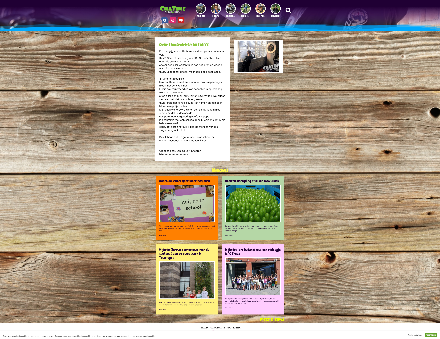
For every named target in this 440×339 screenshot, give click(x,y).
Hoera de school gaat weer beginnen (184, 181)
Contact (275, 16)
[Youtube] (181, 20)
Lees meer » (163, 235)
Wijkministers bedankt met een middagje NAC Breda (253, 251)
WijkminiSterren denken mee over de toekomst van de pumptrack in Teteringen (184, 253)
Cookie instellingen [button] (415, 335)
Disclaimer (203, 328)
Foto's (215, 16)
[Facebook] (164, 20)
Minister (245, 16)
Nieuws (201, 16)
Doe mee (260, 16)
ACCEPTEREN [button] (431, 335)
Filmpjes (230, 16)
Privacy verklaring (217, 328)
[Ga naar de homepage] (173, 10)
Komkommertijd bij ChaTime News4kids (252, 181)
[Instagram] (172, 20)
